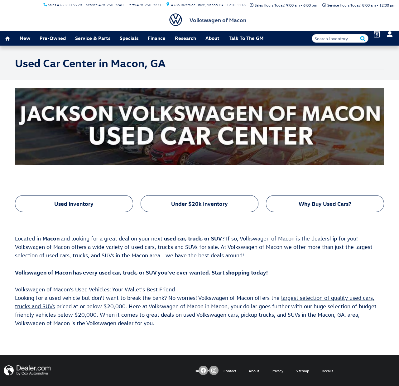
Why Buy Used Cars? (325, 203)
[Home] (177, 19)
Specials (129, 38)
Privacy (277, 370)
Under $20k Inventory (199, 203)
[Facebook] (203, 370)
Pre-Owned (53, 38)
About (212, 38)
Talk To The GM (246, 38)
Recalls (327, 370)
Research (185, 38)
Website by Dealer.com (27, 370)
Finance (157, 38)
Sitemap (302, 370)
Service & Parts (92, 38)
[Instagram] (214, 370)
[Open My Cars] (388, 34)
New (25, 38)
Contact (230, 370)
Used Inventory (74, 203)
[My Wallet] (377, 34)
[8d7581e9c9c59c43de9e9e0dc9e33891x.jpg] (199, 126)
